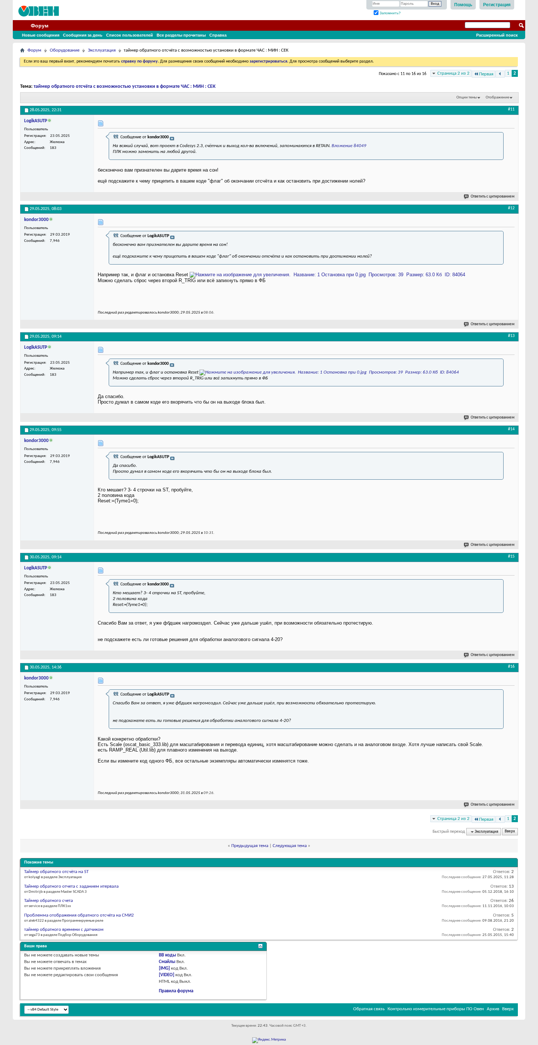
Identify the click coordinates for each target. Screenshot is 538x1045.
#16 (511, 666)
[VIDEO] (166, 975)
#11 (511, 109)
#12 (511, 208)
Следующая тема (290, 845)
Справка (218, 35)
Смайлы (167, 961)
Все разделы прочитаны (181, 35)
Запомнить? (389, 13)
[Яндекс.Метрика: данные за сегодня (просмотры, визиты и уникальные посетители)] (269, 1040)
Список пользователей (129, 35)
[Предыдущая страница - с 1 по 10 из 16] (500, 74)
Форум (39, 26)
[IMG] (164, 968)
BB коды (167, 955)
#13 (511, 336)
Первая (486, 74)
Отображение (497, 97)
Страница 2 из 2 (453, 73)
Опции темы (466, 97)
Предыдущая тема (249, 845)
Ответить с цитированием (493, 197)
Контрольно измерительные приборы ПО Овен (436, 1009)
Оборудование (64, 50)
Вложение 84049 (349, 145)
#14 (511, 429)
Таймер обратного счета (48, 900)
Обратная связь (369, 1009)
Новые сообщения (40, 35)
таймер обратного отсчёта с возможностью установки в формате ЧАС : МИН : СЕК (125, 86)
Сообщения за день (82, 35)
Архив (493, 1009)
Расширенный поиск (497, 35)
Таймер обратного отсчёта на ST (56, 871)
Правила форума (176, 991)
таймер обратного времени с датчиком (64, 929)
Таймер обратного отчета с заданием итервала (71, 886)
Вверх (510, 832)
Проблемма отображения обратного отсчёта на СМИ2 (79, 915)
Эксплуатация (102, 50)
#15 (511, 556)
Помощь (463, 4)
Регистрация (497, 4)
